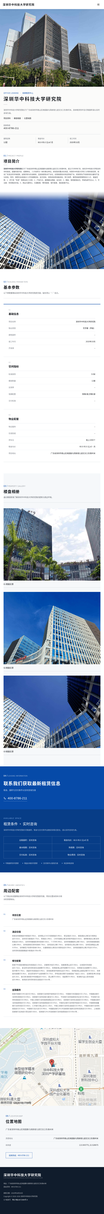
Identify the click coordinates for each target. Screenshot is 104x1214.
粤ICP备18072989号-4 (20, 1200)
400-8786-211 (11, 128)
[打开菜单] (98, 4)
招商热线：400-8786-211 (19, 1155)
